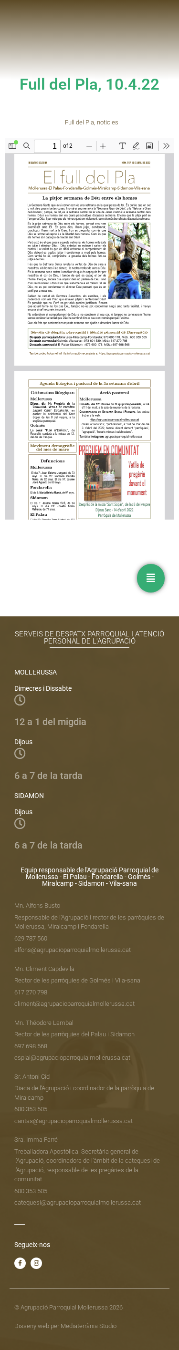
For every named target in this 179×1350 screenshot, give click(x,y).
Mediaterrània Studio (88, 1326)
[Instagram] (36, 1263)
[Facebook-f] (20, 1263)
